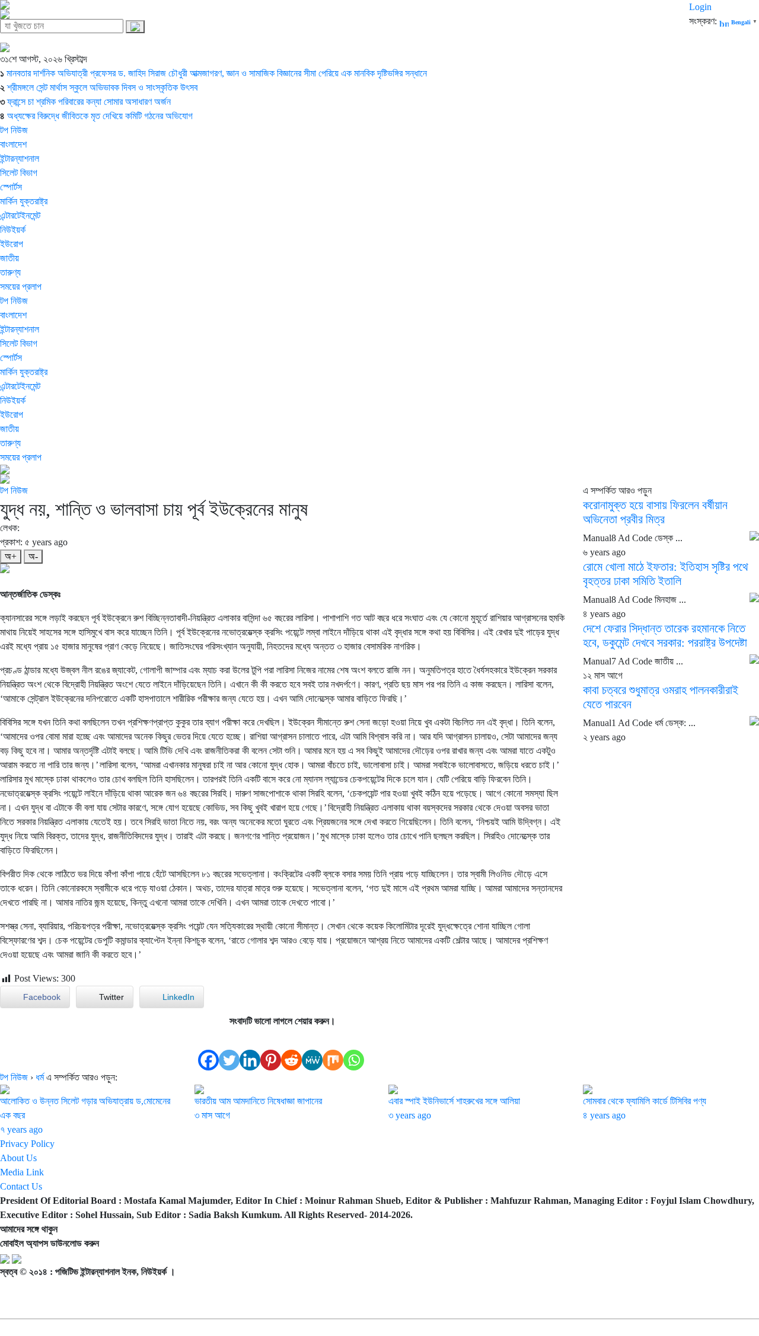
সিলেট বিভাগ (18, 173)
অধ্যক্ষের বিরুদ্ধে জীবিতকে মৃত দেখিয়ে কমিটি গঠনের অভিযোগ (100, 116)
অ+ (11, 556)
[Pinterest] (270, 1049)
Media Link (22, 1172)
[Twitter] (229, 1049)
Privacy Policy (27, 1144)
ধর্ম (40, 1077)
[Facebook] (208, 1049)
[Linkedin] (250, 1049)
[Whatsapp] (353, 1049)
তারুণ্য (10, 272)
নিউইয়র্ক (12, 230)
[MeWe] (312, 1049)
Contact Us (21, 1186)
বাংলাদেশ (13, 144)
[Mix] (333, 1049)
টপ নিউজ (14, 130)
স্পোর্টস (11, 187)
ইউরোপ (11, 244)
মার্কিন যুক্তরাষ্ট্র (23, 201)
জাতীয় (9, 258)
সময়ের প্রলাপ (21, 287)
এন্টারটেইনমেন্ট (20, 215)
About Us (18, 1158)
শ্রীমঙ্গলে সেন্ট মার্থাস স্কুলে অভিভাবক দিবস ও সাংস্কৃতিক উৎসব (102, 87)
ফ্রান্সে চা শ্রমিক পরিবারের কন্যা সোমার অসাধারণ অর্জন (89, 102)
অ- (33, 556)
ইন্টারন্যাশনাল (19, 159)
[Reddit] (291, 1049)
